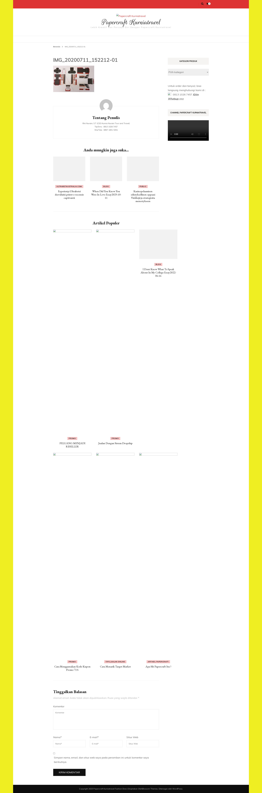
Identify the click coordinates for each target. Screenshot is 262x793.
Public (143, 186)
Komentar (58, 706)
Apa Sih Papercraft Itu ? (158, 666)
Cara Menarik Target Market (115, 666)
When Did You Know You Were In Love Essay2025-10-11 (106, 194)
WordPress (177, 789)
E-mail (94, 737)
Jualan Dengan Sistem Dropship (115, 443)
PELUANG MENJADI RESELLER (72, 444)
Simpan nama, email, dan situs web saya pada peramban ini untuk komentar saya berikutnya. (101, 760)
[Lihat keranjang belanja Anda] (207, 4)
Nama (57, 737)
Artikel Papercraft (158, 662)
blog (106, 186)
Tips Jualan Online (115, 662)
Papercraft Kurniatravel (131, 22)
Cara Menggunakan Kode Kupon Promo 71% (72, 668)
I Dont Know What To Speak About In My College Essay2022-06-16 (158, 272)
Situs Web (132, 737)
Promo (72, 438)
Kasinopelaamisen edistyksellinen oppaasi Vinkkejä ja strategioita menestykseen (143, 196)
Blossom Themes (150, 789)
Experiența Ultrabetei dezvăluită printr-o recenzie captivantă (69, 194)
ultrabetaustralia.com (69, 186)
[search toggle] (202, 4)
